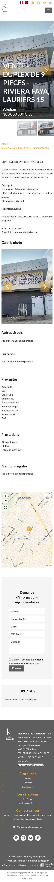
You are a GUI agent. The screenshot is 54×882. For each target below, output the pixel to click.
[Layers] (47, 497)
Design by (49, 865)
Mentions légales (16, 860)
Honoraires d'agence (39, 860)
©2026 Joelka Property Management (27, 856)
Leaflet (49, 565)
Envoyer (16, 668)
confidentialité (11, 875)
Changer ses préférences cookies (21, 864)
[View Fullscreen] (5, 507)
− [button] (6, 501)
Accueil (5, 143)
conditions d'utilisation (31, 875)
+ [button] (6, 496)
